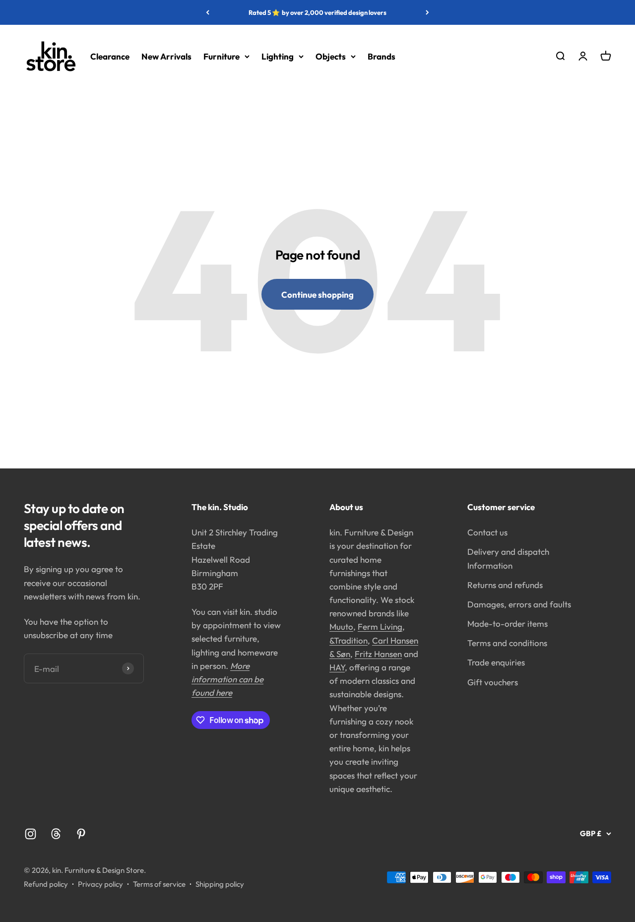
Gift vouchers (492, 682)
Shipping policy (219, 884)
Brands (381, 56)
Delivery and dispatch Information (508, 558)
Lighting (277, 56)
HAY (337, 667)
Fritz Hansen (378, 654)
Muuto (341, 626)
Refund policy (46, 884)
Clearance (109, 56)
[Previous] (207, 12)
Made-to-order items (507, 623)
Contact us (487, 532)
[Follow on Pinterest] (81, 834)
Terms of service (159, 884)
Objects (331, 56)
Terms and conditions (507, 643)
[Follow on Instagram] (30, 834)
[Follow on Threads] (56, 834)
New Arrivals (166, 56)
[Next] (427, 12)
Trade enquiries (496, 662)
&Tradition (348, 640)
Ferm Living (380, 626)
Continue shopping (317, 294)
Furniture (221, 56)
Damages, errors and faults (519, 604)
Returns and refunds (505, 585)
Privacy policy (100, 884)
